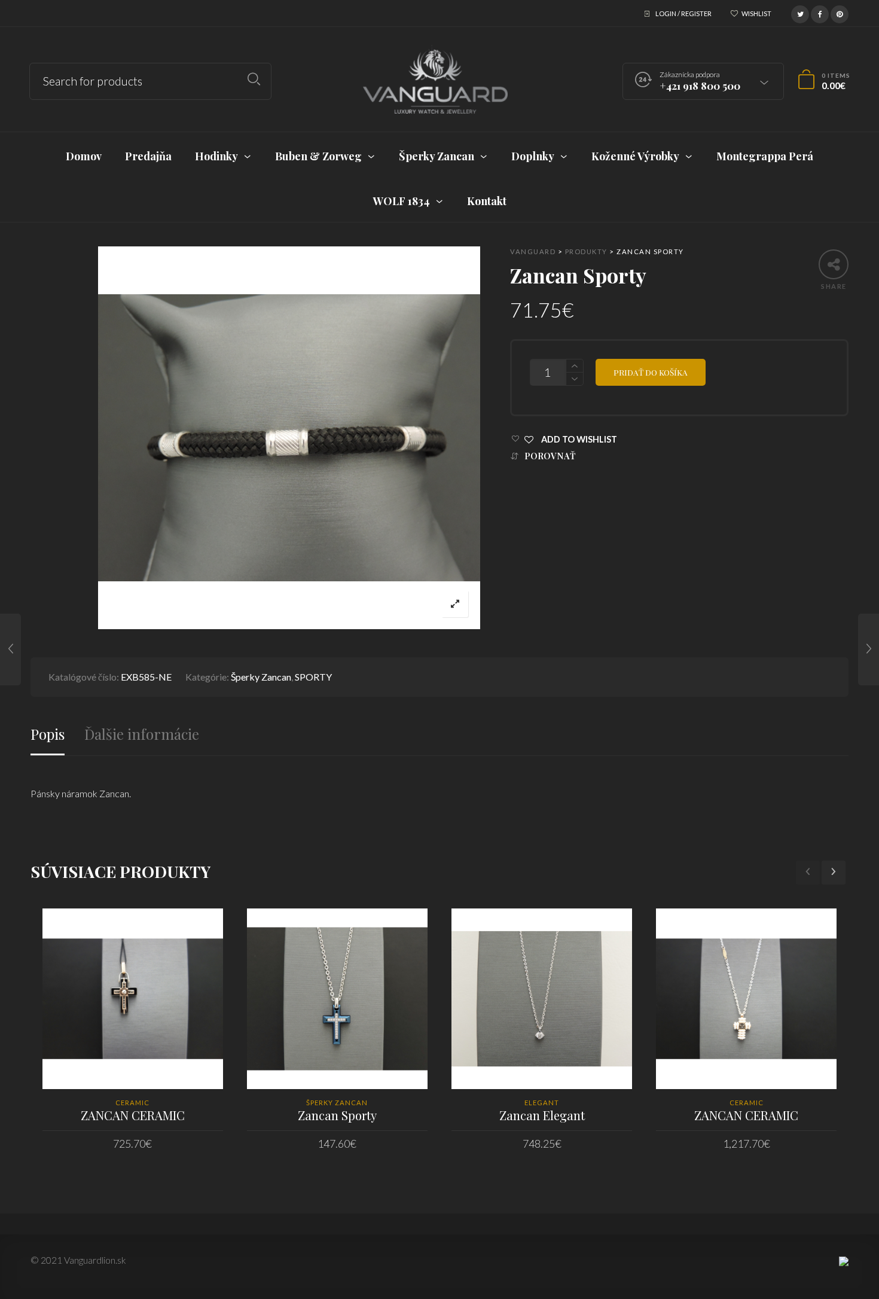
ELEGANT (541, 1102)
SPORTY (313, 676)
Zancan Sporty (337, 1115)
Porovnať (550, 456)
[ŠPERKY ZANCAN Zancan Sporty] (10, 649)
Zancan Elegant (542, 1115)
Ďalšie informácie (141, 734)
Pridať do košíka (651, 372)
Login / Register (683, 13)
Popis (47, 734)
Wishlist (756, 13)
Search (253, 79)
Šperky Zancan (261, 676)
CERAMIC (132, 1102)
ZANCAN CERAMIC (133, 1115)
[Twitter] (800, 12)
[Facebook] (820, 12)
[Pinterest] (840, 12)
